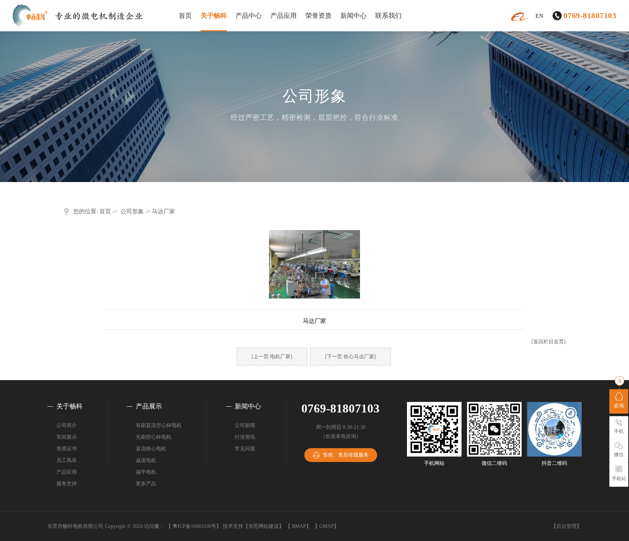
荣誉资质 (318, 15)
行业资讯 (245, 437)
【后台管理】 (566, 526)
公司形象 (132, 211)
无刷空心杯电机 (153, 437)
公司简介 (66, 425)
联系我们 (388, 15)
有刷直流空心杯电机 (159, 425)
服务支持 (66, 483)
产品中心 (249, 15)
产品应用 (283, 15)
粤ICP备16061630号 (194, 526)
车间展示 (66, 437)
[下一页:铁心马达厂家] (350, 356)
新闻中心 (353, 15)
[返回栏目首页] (548, 341)
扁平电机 (146, 472)
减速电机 (146, 460)
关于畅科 (214, 15)
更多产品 (146, 483)
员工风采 (66, 460)
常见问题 (245, 448)
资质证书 (66, 448)
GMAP (326, 526)
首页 (185, 15)
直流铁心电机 (151, 448)
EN (539, 16)
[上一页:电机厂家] (272, 356)
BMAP (299, 526)
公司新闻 (245, 425)
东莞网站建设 (263, 526)
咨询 (619, 405)
